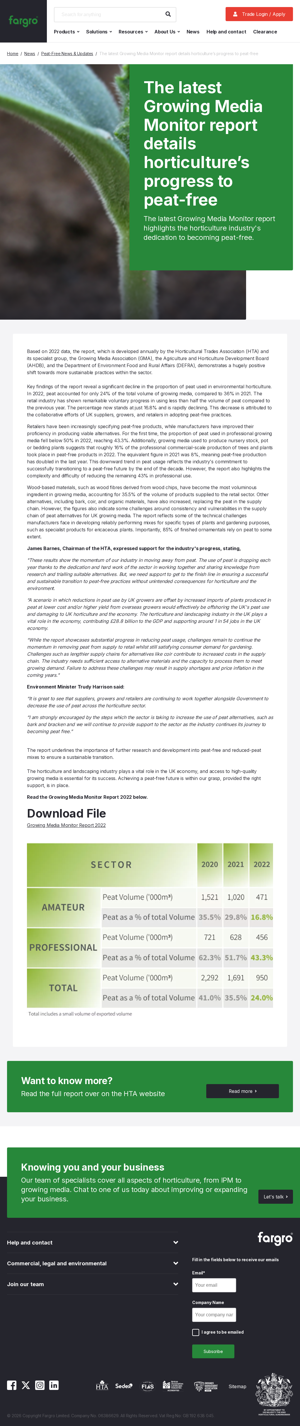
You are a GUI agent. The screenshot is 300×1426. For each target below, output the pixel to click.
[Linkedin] (54, 1388)
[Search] (168, 15)
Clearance (265, 32)
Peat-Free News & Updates (67, 53)
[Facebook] (11, 1388)
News (193, 32)
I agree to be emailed (223, 1332)
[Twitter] (25, 1388)
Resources (131, 32)
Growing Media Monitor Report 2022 (66, 825)
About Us (164, 32)
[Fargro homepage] (23, 21)
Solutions (97, 32)
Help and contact (226, 32)
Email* (198, 1272)
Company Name (208, 1302)
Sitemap (237, 1386)
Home (12, 53)
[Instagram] (40, 1388)
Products (64, 32)
